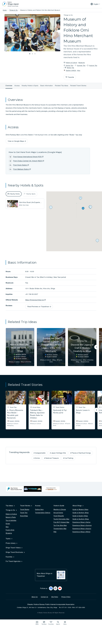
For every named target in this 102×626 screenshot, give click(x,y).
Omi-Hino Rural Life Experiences (31, 202)
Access (17, 85)
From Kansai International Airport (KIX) (27, 156)
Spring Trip (69, 65)
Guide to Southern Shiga (81, 519)
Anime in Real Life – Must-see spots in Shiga (20, 347)
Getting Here (39, 509)
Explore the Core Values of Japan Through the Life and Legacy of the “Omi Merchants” (51, 344)
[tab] (14, 193)
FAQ (54, 532)
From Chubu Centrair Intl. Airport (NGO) (28, 161)
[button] (29, 47)
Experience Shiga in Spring (81, 522)
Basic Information (46, 85)
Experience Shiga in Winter (81, 532)
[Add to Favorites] (66, 77)
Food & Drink (10, 530)
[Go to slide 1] (29, 53)
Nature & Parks (11, 517)
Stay (7, 527)
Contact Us (44, 597)
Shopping (9, 533)
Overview (8, 85)
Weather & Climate (59, 509)
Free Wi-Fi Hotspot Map (61, 522)
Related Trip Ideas (61, 85)
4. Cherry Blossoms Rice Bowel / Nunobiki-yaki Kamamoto (15, 414)
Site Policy (54, 597)
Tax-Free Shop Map (60, 525)
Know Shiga (24, 516)
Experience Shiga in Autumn (82, 529)
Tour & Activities (11, 520)
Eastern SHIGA (71, 70)
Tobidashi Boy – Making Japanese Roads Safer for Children (37, 414)
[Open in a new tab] (14, 489)
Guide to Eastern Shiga (80, 516)
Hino (78, 70)
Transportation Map (59, 529)
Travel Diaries (24, 509)
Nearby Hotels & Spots (30, 85)
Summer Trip (81, 65)
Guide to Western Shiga (80, 509)
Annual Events (58, 513)
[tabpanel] (25, 203)
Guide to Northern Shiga (81, 513)
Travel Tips (23, 513)
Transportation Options (42, 513)
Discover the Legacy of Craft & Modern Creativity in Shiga (82, 347)
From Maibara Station (21, 169)
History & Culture (71, 63)
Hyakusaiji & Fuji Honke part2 (60, 411)
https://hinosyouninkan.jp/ (34, 300)
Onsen (8, 524)
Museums (81, 63)
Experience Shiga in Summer (82, 525)
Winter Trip (70, 68)
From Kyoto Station (20, 165)
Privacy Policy (65, 597)
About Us (35, 597)
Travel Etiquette (58, 516)
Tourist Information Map (61, 519)
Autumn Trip (93, 65)
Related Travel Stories (78, 85)
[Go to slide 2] (32, 53)
